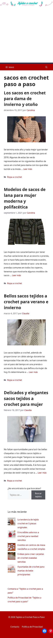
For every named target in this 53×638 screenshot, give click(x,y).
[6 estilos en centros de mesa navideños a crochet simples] (11, 547)
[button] (46, 67)
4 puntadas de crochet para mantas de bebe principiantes (30, 570)
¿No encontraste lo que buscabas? (24, 488)
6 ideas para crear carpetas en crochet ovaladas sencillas (30, 558)
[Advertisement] (26, 36)
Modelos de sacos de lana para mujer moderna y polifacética (25, 198)
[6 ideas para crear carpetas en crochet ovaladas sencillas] (11, 556)
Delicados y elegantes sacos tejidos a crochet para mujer (26, 398)
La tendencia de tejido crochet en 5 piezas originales (28, 523)
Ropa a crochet (14, 177)
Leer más (27, 169)
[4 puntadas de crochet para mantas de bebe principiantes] (11, 569)
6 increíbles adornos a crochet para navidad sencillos (28, 536)
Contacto (14, 626)
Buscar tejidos (38, 495)
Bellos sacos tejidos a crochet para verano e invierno (26, 301)
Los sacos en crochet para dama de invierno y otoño (25, 98)
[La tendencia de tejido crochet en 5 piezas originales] (11, 522)
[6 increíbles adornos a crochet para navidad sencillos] (11, 534)
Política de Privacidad (32, 626)
